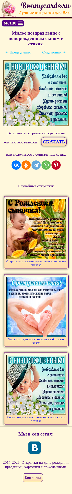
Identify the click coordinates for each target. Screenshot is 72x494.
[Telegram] (36, 165)
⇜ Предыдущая (18, 52)
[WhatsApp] (46, 165)
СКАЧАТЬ (54, 141)
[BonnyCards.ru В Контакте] (34, 447)
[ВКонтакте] (16, 165)
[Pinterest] (56, 165)
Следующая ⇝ (54, 52)
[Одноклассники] (26, 165)
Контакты (33, 477)
